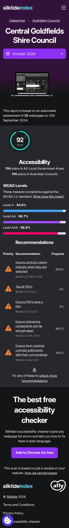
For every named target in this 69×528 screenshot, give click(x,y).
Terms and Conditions (18, 505)
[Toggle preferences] (7, 520)
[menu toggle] (63, 7)
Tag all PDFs (24, 286)
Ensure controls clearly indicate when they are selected (31, 267)
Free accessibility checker (21, 521)
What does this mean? (48, 196)
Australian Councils (46, 20)
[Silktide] (18, 8)
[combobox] (34, 54)
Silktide (12, 497)
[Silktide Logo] (18, 486)
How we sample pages (41, 473)
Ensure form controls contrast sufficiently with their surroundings (31, 350)
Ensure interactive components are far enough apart (29, 326)
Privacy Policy (13, 513)
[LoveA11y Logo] (58, 486)
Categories (17, 20)
